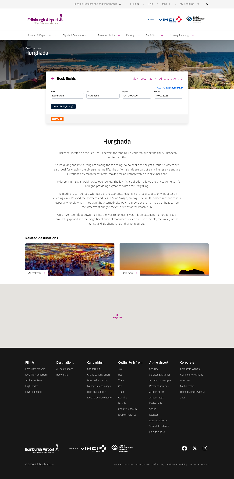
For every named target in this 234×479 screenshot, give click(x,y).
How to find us (157, 432)
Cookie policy (158, 465)
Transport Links (106, 35)
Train (121, 392)
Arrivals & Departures (39, 35)
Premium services (159, 386)
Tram (121, 381)
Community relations (191, 375)
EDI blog (134, 4)
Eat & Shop (152, 35)
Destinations (33, 48)
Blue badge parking (97, 381)
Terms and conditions (123, 465)
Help (150, 4)
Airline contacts (33, 381)
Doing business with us (192, 392)
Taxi (120, 369)
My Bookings (190, 4)
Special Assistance (159, 426)
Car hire (122, 398)
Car (120, 386)
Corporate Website (190, 369)
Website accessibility (177, 465)
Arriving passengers (160, 381)
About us (185, 381)
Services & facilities (159, 375)
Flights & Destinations (74, 35)
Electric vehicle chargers (100, 398)
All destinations (169, 79)
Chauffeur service (128, 409)
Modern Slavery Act (199, 465)
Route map (62, 375)
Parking (130, 35)
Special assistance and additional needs (95, 4)
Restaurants (155, 403)
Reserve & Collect (158, 421)
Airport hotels (156, 392)
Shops (152, 409)
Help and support (96, 392)
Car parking (93, 369)
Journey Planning (179, 35)
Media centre (187, 386)
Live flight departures (37, 375)
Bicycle (122, 403)
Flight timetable (33, 392)
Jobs (167, 4)
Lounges (153, 415)
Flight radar (31, 386)
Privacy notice (142, 465)
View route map (142, 79)
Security (153, 369)
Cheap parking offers (98, 375)
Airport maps (156, 398)
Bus (120, 375)
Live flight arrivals (35, 369)
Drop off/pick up (127, 415)
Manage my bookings (99, 386)
